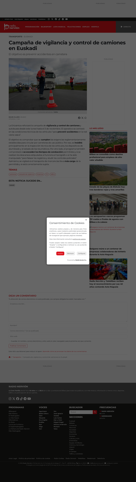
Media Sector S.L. (81, 260)
